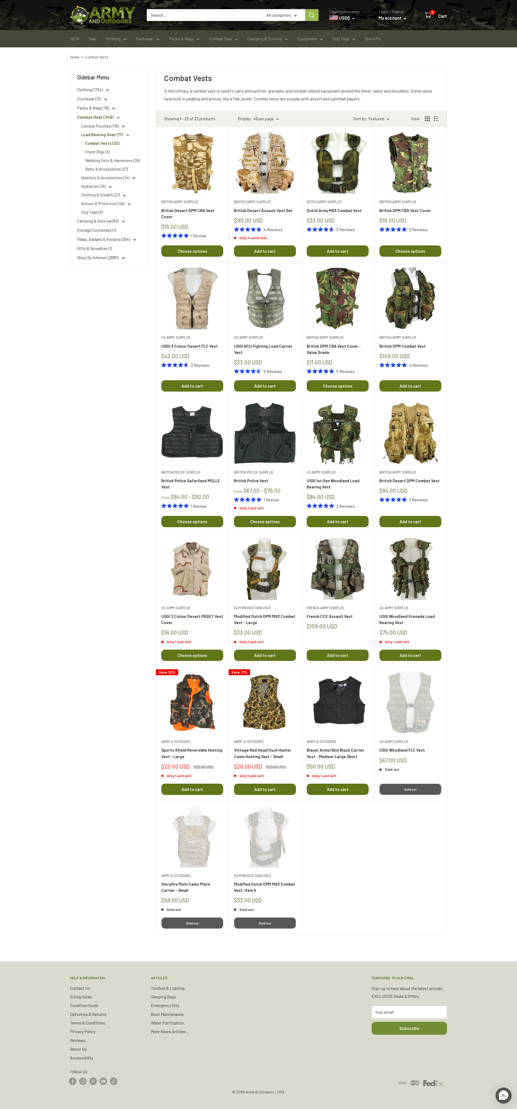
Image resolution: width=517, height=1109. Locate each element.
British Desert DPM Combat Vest (409, 480)
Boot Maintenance (167, 1014)
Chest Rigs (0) (97, 151)
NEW (74, 38)
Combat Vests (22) (102, 143)
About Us (78, 1048)
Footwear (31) (89, 98)
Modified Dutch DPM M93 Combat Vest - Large (264, 619)
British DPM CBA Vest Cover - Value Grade (334, 349)
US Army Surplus (175, 337)
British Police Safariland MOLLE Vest (190, 483)
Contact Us (80, 988)
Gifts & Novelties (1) (94, 248)
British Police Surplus (181, 472)
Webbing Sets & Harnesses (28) (112, 160)
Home (74, 57)
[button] (503, 1095)
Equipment (307, 38)
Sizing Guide (81, 996)
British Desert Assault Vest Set (263, 210)
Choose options (192, 251)
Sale (92, 38)
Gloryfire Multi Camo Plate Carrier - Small (185, 887)
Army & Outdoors (176, 742)
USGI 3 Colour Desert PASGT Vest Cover (192, 619)
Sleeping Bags (163, 996)
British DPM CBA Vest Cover (405, 210)
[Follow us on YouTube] (103, 1081)
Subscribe (409, 1028)
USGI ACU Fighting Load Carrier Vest (263, 349)
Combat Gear (220, 38)
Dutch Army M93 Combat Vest (334, 210)
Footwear (144, 38)
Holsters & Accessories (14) (105, 177)
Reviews (78, 1040)
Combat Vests (96, 57)
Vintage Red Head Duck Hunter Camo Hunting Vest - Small (262, 753)
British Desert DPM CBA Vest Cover (188, 213)
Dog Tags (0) (92, 212)
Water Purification (167, 1022)
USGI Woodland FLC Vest (402, 750)
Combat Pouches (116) (100, 126)
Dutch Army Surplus (324, 202)
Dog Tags (341, 38)
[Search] (312, 15)
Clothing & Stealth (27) (101, 194)
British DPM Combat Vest (402, 346)
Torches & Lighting (167, 988)
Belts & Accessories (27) (106, 169)
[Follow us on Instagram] (83, 1081)
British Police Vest (251, 480)
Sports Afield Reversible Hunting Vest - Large (191, 753)
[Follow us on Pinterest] (93, 1081)
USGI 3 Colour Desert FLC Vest (189, 346)
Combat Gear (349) (95, 116)
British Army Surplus (179, 202)
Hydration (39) (93, 186)
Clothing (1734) (90, 89)
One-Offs (373, 38)
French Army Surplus (325, 608)
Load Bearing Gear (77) (102, 134)
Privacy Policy (82, 1031)
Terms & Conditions (87, 1022)
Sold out (410, 789)
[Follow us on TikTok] (113, 1081)
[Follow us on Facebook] (72, 1081)
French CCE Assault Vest (330, 616)
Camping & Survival (264, 38)
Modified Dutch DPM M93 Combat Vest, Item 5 (264, 887)
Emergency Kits (165, 1005)
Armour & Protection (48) (103, 203)
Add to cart (265, 251)
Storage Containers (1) (96, 230)
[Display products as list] (436, 118)
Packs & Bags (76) (93, 107)
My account (390, 17)
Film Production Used (252, 608)
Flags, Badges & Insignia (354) (104, 239)
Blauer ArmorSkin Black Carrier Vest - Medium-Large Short (335, 753)
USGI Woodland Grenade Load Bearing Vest (407, 619)
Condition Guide (84, 1005)
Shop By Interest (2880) (98, 257)
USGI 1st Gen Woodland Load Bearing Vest (333, 483)
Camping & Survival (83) (98, 220)
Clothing (113, 38)
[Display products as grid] (427, 118)
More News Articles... (170, 1031)
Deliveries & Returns (88, 1014)
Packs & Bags (181, 38)
